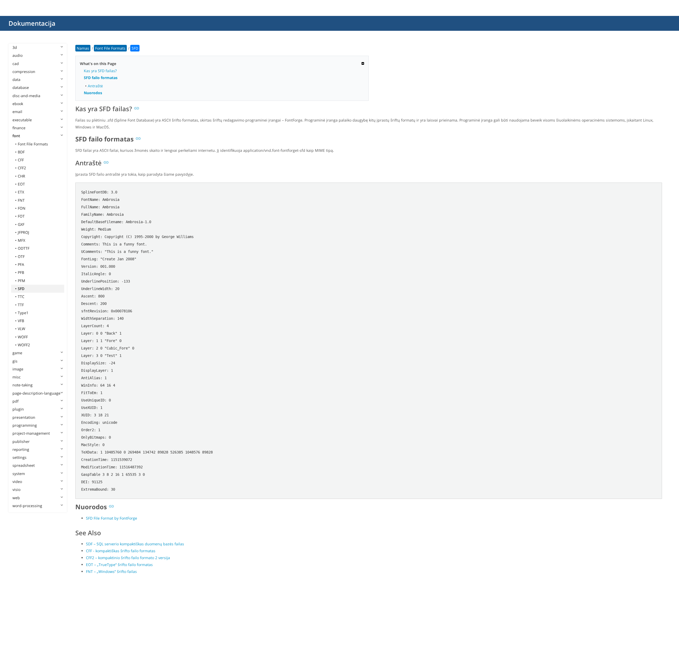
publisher (21, 441)
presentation (23, 417)
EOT (21, 184)
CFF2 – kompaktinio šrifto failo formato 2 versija (128, 557)
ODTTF (23, 248)
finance (18, 127)
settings (19, 457)
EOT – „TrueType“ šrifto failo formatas (119, 564)
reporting (20, 449)
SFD (21, 288)
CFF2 (22, 167)
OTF (21, 256)
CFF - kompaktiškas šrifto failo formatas (120, 550)
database (20, 87)
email (17, 111)
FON (21, 208)
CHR (21, 176)
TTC (21, 296)
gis (15, 361)
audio (17, 55)
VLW (21, 328)
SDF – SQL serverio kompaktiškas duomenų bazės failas (135, 543)
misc (16, 376)
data (16, 79)
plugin (18, 409)
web (16, 497)
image (17, 369)
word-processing (27, 505)
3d (14, 47)
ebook (17, 103)
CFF (21, 159)
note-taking (22, 384)
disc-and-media (26, 95)
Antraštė (95, 85)
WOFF (23, 336)
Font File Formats (33, 143)
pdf (15, 401)
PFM (21, 280)
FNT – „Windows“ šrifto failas (111, 571)
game (17, 352)
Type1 (23, 312)
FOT (21, 216)
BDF (21, 151)
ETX (21, 192)
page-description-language (36, 393)
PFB (21, 272)
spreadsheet (23, 465)
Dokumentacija (31, 23)
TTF (21, 304)
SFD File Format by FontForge (111, 518)
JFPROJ (23, 232)
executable (22, 119)
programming (24, 425)
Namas (83, 48)
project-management (31, 433)
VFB (21, 320)
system (18, 473)
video (17, 481)
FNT (21, 200)
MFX (21, 240)
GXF (21, 224)
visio (16, 489)
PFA (21, 264)
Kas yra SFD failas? (100, 70)
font (16, 135)
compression (23, 71)
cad (15, 63)
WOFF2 (24, 344)
